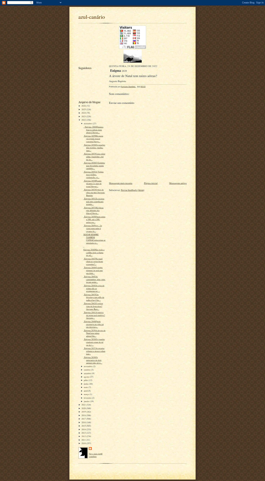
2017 (83, 418)
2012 (83, 436)
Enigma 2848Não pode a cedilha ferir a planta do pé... (93, 252)
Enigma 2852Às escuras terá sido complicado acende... (93, 201)
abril (86, 390)
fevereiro (88, 397)
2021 (83, 404)
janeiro (87, 401)
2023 (83, 116)
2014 (83, 429)
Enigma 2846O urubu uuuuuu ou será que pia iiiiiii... (93, 270)
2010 (83, 443)
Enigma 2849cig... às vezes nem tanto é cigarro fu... (92, 228)
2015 (83, 425)
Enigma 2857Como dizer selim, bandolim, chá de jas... (94, 156)
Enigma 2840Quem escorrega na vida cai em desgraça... (93, 324)
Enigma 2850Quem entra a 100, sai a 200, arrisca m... (94, 219)
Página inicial (151, 183)
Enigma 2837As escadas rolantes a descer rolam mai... (94, 351)
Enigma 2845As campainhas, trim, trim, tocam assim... (94, 279)
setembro (88, 373)
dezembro (88, 123)
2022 (83, 119)
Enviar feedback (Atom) (132, 190)
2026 (83, 105)
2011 (83, 439)
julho (86, 380)
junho (86, 383)
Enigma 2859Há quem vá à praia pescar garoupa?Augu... (93, 138)
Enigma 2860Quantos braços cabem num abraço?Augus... (93, 129)
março (87, 394)
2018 (83, 415)
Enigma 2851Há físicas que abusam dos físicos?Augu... (93, 210)
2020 (83, 408)
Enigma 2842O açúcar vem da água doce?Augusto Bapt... (93, 306)
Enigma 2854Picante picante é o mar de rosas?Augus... (92, 183)
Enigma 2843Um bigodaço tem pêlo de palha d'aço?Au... (93, 297)
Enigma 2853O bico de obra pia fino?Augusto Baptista (94, 192)
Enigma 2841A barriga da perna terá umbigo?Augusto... (94, 315)
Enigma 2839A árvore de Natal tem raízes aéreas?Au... (94, 333)
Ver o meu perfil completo (95, 455)
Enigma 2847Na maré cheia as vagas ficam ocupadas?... (93, 261)
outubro (87, 369)
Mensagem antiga (178, 183)
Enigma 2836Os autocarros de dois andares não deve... (92, 360)
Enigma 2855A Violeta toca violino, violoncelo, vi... (93, 174)
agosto (87, 376)
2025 (83, 109)
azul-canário (91, 16)
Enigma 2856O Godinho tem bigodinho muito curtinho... (94, 165)
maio (86, 387)
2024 (83, 112)
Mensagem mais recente (120, 183)
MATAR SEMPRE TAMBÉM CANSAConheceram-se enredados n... (94, 238)
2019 (83, 411)
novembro (88, 366)
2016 (83, 422)
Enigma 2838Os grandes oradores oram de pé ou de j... (94, 342)
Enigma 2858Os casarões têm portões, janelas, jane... (94, 148)
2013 (83, 432)
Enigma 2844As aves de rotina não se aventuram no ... (93, 288)
